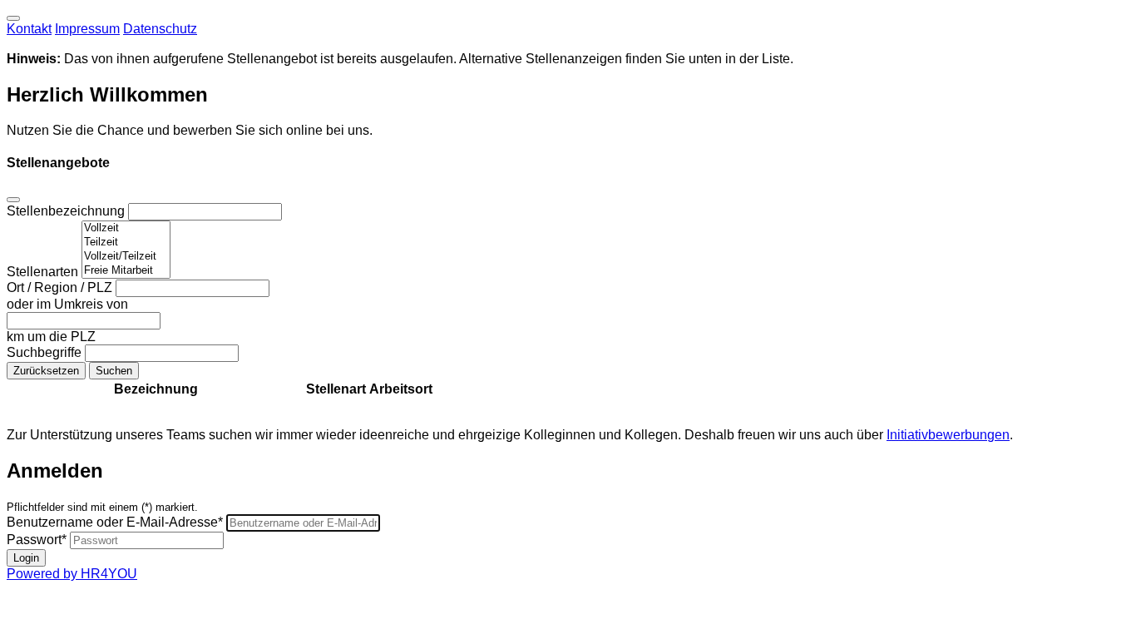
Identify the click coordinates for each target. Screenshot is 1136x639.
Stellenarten (44, 272)
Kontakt (29, 29)
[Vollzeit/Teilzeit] (126, 257)
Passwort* (37, 539)
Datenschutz (160, 29)
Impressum (87, 29)
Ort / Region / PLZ (61, 287)
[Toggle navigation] (13, 18)
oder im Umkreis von (67, 304)
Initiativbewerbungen (948, 435)
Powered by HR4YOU (72, 574)
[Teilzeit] (126, 242)
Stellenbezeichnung (67, 211)
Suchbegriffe (46, 352)
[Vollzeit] (126, 228)
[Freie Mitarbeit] (126, 271)
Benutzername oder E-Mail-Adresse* (115, 522)
